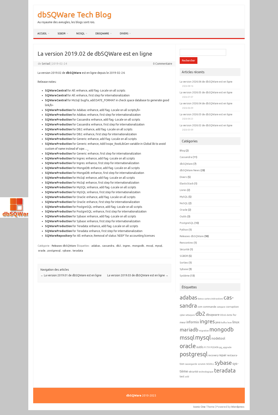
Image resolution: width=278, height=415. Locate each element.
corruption (232, 306)
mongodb (138, 245)
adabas (95, 245)
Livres (183, 189)
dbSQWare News (190, 170)
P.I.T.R (207, 347)
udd (187, 376)
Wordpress (237, 406)
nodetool (218, 338)
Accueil (42, 33)
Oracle (183, 209)
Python (184, 229)
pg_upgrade (225, 347)
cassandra (108, 245)
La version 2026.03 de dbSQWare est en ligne (206, 114)
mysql (158, 245)
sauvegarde (191, 364)
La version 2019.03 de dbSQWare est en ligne (137, 275)
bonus (201, 298)
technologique (206, 371)
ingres (126, 245)
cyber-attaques (187, 315)
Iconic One (199, 406)
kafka (224, 322)
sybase (66, 250)
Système (185, 275)
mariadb (189, 329)
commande (209, 306)
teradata (78, 250)
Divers (124, 33)
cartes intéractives (213, 298)
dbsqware (213, 314)
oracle (41, 250)
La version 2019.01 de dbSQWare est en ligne (71, 275)
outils (200, 347)
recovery (213, 355)
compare (221, 307)
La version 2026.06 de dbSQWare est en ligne (206, 81)
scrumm (202, 364)
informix (192, 322)
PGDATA (214, 347)
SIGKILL (210, 364)
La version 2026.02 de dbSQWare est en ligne (206, 125)
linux (235, 322)
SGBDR (62, 33)
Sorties (184, 262)
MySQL (184, 196)
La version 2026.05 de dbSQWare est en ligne (206, 92)
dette (229, 315)
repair (222, 355)
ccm (200, 306)
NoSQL (80, 33)
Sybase (184, 269)
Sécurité (184, 249)
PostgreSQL (187, 222)
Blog (182, 150)
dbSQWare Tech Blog (74, 14)
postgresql (53, 250)
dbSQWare (102, 33)
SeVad (46, 63)
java (218, 322)
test (182, 376)
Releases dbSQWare (64, 245)
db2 (118, 245)
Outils (183, 216)
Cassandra (186, 157)
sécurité (193, 371)
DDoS (223, 315)
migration (204, 330)
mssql (149, 245)
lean (229, 322)
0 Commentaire (162, 63)
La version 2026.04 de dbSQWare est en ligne (206, 103)
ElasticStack (187, 183)
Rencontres (186, 242)
